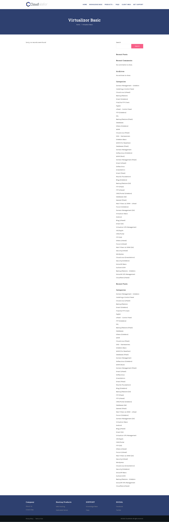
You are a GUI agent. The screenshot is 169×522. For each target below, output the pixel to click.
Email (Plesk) (120, 173)
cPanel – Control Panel (124, 109)
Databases (119, 123)
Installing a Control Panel (125, 89)
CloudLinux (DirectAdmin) (125, 257)
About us (29, 506)
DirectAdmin (120, 170)
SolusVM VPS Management (125, 274)
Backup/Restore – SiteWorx (125, 271)
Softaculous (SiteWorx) (124, 153)
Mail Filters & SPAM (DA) (125, 247)
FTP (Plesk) (120, 187)
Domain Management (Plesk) (126, 160)
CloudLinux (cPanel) (123, 92)
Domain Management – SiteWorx (127, 86)
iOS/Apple (119, 230)
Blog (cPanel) (120, 220)
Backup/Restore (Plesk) (124, 119)
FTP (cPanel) (120, 190)
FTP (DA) (119, 237)
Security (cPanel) (122, 251)
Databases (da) (121, 197)
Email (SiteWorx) (122, 99)
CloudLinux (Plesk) (122, 133)
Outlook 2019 (120, 267)
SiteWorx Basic (121, 139)
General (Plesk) (121, 200)
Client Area (126, 4)
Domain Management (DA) (125, 210)
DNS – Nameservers (123, 136)
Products (109, 4)
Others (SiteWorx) (122, 126)
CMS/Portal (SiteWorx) (124, 193)
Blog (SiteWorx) (121, 180)
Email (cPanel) (121, 163)
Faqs (87, 510)
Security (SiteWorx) (122, 261)
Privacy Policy (29, 518)
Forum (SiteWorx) (122, 207)
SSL (117, 116)
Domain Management (123, 150)
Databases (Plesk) (122, 146)
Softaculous (120, 166)
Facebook (119, 506)
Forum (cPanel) (121, 244)
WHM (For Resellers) (123, 143)
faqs (117, 4)
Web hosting (60, 506)
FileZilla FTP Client (122, 102)
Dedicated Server (62, 510)
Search (118, 42)
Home (85, 4)
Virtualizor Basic (122, 214)
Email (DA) (120, 224)
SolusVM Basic (121, 264)
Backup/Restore (122, 96)
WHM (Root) (120, 156)
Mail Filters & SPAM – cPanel (126, 203)
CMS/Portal (120, 234)
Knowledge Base (95, 4)
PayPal (118, 106)
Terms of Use (39, 518)
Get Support (138, 4)
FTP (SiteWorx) (121, 112)
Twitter (118, 510)
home (78, 24)
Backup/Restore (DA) (123, 183)
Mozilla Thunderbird (123, 177)
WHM (118, 129)
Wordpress (120, 254)
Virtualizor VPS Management (126, 227)
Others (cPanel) (121, 241)
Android (119, 217)
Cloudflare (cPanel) (122, 278)
